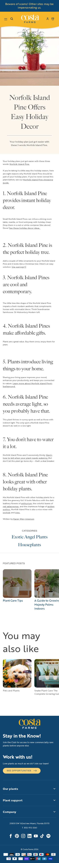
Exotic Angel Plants (30, 536)
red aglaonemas (11, 506)
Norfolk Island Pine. (20, 164)
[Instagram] (23, 836)
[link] (30, 19)
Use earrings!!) (19, 266)
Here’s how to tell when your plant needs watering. (27, 456)
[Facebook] (11, 836)
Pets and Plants (11, 690)
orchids (6, 512)
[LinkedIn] (29, 836)
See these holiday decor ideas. (25, 228)
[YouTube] (36, 836)
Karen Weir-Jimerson (23, 518)
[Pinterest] (17, 836)
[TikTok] (42, 836)
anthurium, (26, 503)
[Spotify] (48, 836)
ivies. (17, 512)
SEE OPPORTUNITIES (19, 770)
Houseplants (29, 544)
